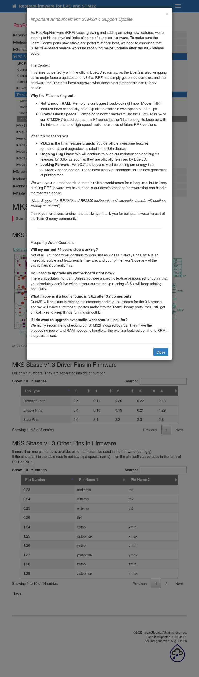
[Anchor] (135, 19)
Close (161, 352)
